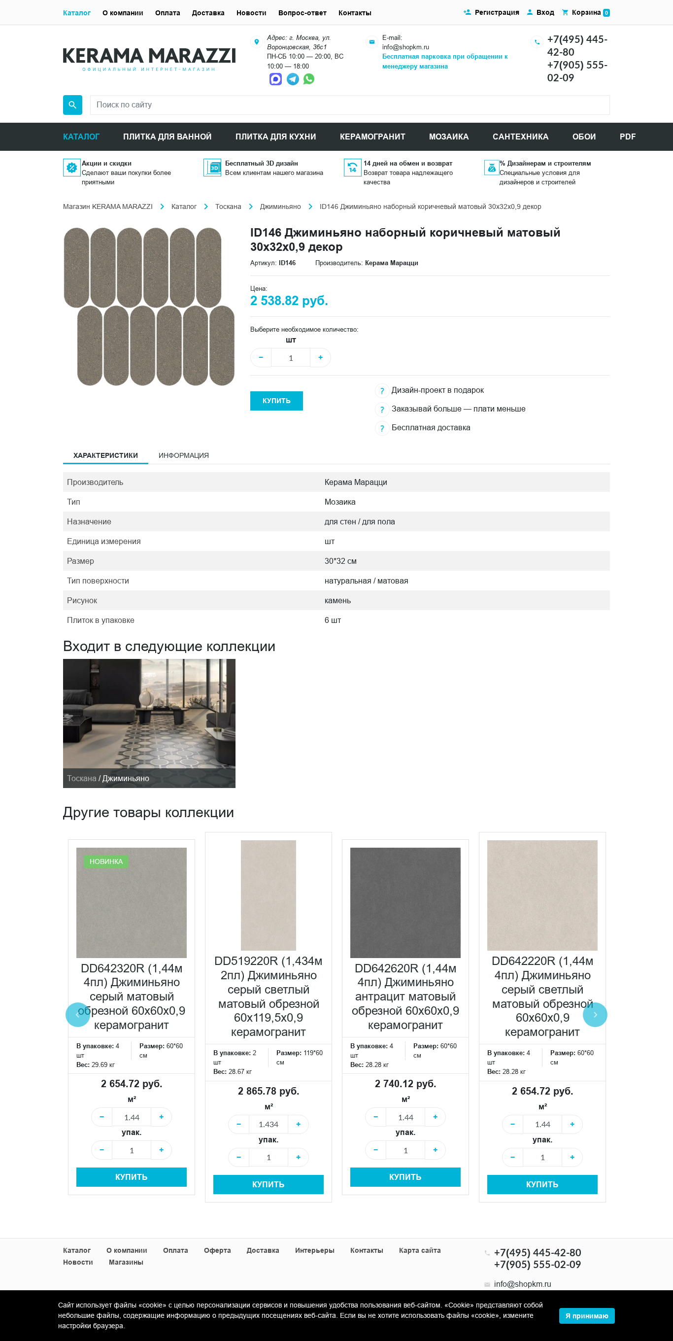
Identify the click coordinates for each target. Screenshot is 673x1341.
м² (132, 1099)
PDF (628, 136)
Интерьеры (315, 1250)
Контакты (354, 13)
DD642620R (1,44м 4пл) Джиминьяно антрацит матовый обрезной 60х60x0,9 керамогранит (405, 997)
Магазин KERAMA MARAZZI (108, 206)
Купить (277, 401)
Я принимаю (587, 1316)
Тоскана (228, 206)
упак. (131, 1132)
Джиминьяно (280, 206)
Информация (184, 455)
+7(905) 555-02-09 (537, 1264)
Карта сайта (420, 1250)
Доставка (208, 13)
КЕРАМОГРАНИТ (372, 136)
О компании (122, 13)
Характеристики (105, 455)
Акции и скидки (107, 163)
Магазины (126, 1262)
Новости (251, 13)
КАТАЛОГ (81, 136)
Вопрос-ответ (302, 13)
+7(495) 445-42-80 (537, 1252)
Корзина (590, 12)
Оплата (167, 13)
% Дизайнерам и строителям (545, 163)
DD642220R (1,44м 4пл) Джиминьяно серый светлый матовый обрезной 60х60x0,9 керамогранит (543, 997)
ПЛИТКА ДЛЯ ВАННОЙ (167, 136)
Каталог (77, 13)
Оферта (217, 1250)
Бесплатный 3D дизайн (261, 163)
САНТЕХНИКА (521, 136)
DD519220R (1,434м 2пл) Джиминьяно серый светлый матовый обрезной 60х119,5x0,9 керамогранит (268, 997)
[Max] (277, 78)
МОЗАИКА (449, 136)
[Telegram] (294, 78)
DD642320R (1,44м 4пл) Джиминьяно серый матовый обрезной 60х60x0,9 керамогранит (131, 997)
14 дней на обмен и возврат (408, 163)
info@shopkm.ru (405, 47)
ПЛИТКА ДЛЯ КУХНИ (276, 136)
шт (291, 339)
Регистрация (497, 12)
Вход (545, 12)
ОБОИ (584, 136)
